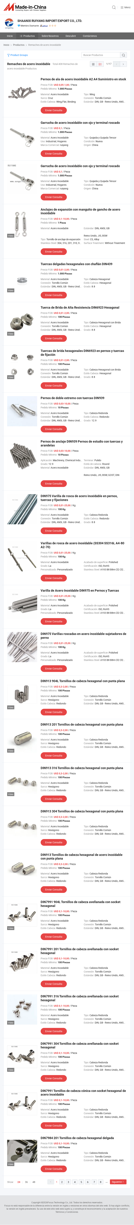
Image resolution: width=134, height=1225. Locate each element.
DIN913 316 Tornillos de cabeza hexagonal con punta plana (82, 768)
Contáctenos (90, 36)
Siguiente (117, 1181)
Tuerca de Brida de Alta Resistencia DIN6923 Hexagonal (80, 307)
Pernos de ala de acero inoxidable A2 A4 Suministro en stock (83, 79)
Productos (29, 36)
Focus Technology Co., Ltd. (60, 1202)
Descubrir (71, 36)
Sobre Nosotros (50, 36)
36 (26, 1182)
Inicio (10, 36)
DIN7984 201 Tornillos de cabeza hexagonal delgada (77, 1138)
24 (18, 1182)
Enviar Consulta (53, 110)
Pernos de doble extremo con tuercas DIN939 (72, 398)
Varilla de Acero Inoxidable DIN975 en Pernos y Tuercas (80, 590)
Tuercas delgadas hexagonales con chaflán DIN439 (76, 264)
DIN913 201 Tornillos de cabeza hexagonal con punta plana (82, 724)
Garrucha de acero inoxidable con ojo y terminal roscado (80, 122)
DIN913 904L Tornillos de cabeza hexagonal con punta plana (83, 681)
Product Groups (19, 55)
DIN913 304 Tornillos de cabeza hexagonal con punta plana (82, 811)
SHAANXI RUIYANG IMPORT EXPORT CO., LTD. (49, 21)
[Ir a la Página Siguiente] (123, 64)
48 (33, 1182)
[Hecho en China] (25, 7)
